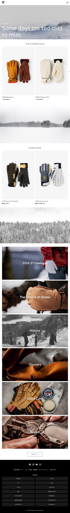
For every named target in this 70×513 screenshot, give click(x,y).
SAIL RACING (51, 487)
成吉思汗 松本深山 (18, 500)
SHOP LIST (34, 454)
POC (18, 483)
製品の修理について (18, 469)
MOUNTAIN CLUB (18, 504)
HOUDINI (51, 478)
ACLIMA (18, 487)
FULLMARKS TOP (51, 504)
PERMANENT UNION (52, 491)
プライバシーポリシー (43, 469)
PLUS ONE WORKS (18, 495)
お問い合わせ (53, 469)
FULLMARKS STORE (51, 500)
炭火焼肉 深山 (51, 495)
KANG (18, 491)
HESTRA (51, 483)
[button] (68, 71)
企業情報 (35, 469)
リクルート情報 (28, 469)
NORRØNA (18, 478)
